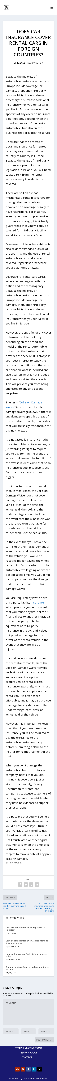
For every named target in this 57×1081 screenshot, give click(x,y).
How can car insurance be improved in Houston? (25, 928)
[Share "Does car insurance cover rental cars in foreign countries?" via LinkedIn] (37, 884)
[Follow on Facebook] (28, 1069)
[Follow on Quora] (23, 1069)
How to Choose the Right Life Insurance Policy (26, 955)
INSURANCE (32, 63)
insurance (37, 602)
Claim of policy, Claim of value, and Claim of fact (27, 968)
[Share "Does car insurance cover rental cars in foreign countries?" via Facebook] (20, 884)
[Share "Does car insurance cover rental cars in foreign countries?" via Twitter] (25, 884)
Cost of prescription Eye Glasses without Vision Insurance (27, 941)
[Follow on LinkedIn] (34, 1069)
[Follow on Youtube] (17, 1069)
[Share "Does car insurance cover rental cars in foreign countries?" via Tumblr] (31, 884)
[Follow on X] (39, 1069)
